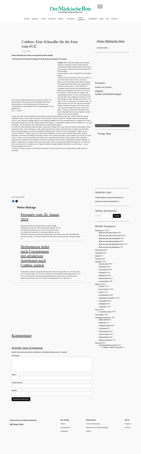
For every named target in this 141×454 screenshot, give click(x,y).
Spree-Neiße (103, 301)
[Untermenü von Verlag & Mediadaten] (86, 18)
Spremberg (102, 306)
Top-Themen (35, 51)
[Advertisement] (53, 309)
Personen (98, 258)
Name (14, 374)
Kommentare (22, 335)
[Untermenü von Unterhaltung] (76, 18)
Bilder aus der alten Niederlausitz (109, 247)
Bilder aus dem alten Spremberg (109, 241)
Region (97, 284)
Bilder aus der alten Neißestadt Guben (111, 244)
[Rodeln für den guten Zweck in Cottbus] (52, 309)
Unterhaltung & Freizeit (102, 317)
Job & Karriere (103, 269)
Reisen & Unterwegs (105, 340)
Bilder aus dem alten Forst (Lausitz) (110, 235)
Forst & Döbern (104, 289)
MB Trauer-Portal (16, 424)
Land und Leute (104, 334)
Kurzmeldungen (104, 295)
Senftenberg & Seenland (106, 298)
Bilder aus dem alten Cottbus (108, 232)
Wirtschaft (98, 343)
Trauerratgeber (103, 281)
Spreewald (102, 303)
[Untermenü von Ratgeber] (65, 18)
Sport (97, 309)
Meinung (98, 256)
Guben (101, 292)
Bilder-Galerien (103, 319)
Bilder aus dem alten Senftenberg (109, 238)
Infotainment (103, 328)
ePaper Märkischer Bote (110, 41)
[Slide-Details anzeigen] (112, 111)
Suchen (116, 216)
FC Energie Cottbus (105, 311)
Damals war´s (99, 230)
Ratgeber (98, 261)
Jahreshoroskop (104, 331)
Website (14, 390)
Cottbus (43, 51)
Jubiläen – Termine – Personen (112, 347)
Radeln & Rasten (104, 337)
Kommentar (16, 355)
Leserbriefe (98, 253)
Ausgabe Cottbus (102, 47)
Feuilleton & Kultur (104, 325)
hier (51, 55)
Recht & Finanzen (104, 278)
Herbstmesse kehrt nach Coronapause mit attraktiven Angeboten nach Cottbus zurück (35, 256)
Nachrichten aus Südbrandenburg (23, 420)
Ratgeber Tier (103, 275)
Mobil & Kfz (102, 272)
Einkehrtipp (102, 322)
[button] (13, 201)
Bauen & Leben (103, 264)
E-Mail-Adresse (17, 382)
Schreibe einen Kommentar (27, 347)
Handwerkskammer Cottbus (108, 345)
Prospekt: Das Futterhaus (103, 87)
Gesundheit (102, 266)
